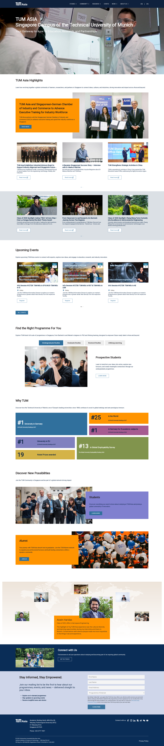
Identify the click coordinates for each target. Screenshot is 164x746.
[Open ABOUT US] (128, 4)
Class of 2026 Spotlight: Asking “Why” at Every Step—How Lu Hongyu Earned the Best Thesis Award (37, 219)
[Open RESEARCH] (100, 4)
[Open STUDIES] (76, 4)
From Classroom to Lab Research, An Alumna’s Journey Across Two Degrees (79, 219)
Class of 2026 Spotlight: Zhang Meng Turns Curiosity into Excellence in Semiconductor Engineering (128, 219)
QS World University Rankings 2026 (117, 432)
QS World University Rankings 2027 (26, 427)
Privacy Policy (143, 741)
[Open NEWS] (116, 4)
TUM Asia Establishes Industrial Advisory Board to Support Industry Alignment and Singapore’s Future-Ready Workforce (36, 166)
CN (147, 4)
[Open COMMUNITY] (88, 4)
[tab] (51, 342)
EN (142, 4)
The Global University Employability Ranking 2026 (91, 452)
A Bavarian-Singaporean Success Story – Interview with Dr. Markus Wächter (81, 166)
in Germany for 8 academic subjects (123, 429)
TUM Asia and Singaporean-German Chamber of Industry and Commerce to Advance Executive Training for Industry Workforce (46, 108)
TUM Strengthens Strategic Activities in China (125, 165)
